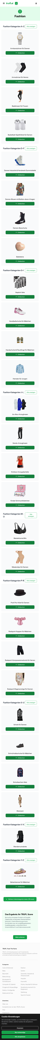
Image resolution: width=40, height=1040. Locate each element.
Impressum (6, 1013)
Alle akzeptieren (20, 1037)
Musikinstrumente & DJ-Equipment (28, 988)
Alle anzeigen (31, 26)
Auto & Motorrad (7, 968)
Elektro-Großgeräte (8, 990)
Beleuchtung (6, 976)
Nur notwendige (20, 1032)
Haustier (23, 978)
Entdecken (21, 53)
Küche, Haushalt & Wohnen (29, 984)
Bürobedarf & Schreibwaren (6, 980)
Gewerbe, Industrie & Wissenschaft (27, 974)
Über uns (5, 1004)
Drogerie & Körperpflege (10, 987)
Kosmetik (24, 981)
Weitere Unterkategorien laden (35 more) (21, 899)
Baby (3, 971)
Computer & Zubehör (9, 984)
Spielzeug (24, 992)
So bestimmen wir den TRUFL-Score (13, 1007)
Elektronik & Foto (7, 993)
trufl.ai (9, 3)
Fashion (23, 968)
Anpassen (20, 1028)
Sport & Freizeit (25, 995)
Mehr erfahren (20, 937)
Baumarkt (5, 974)
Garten (23, 971)
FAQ (3, 1010)
